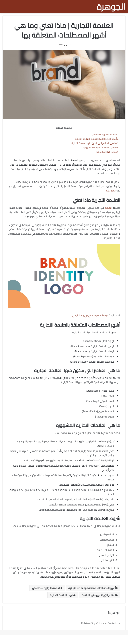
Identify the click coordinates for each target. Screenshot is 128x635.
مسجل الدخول (100, 623)
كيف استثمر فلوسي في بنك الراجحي (90, 315)
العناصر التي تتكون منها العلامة (99, 595)
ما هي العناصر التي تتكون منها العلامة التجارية (95, 143)
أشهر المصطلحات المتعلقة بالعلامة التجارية (96, 139)
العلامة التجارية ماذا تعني (105, 134)
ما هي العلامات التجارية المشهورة (100, 147)
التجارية (108, 207)
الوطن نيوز (111, 190)
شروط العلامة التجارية (107, 152)
